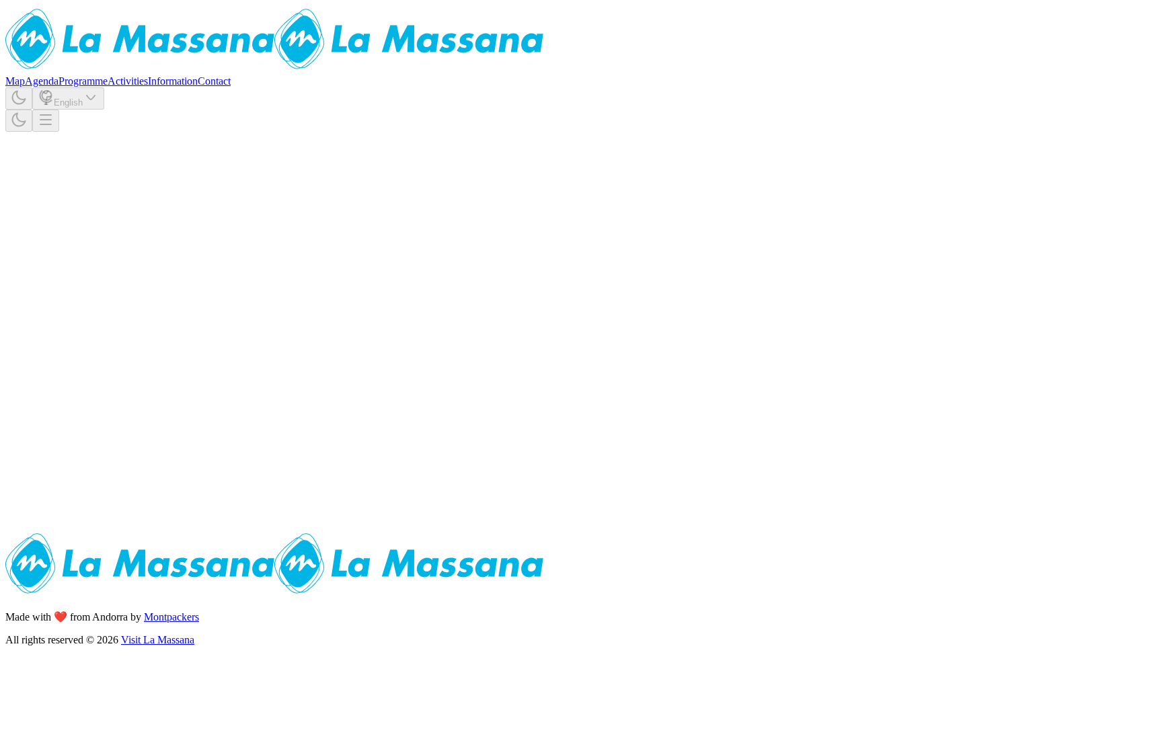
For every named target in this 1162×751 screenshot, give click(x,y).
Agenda (42, 81)
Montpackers (171, 617)
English (68, 102)
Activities (128, 81)
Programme (83, 81)
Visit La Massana (157, 639)
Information (173, 81)
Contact (214, 81)
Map (15, 81)
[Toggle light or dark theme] (18, 98)
